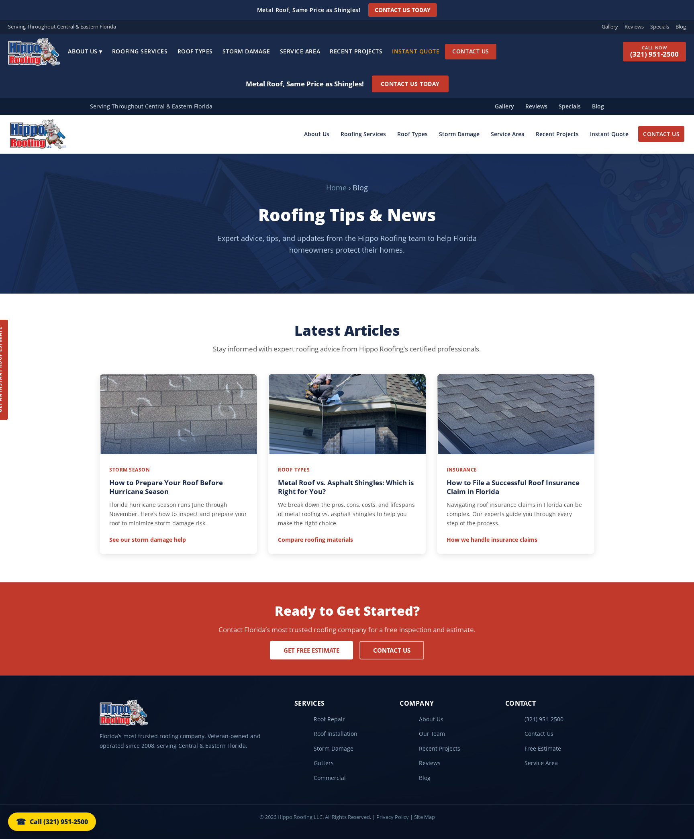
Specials (659, 26)
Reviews (634, 26)
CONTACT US (661, 134)
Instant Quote (415, 51)
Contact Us (470, 51)
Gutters (324, 763)
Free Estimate (543, 748)
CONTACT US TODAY (403, 10)
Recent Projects (356, 51)
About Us (316, 134)
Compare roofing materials (315, 539)
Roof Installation (335, 733)
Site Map (424, 817)
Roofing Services (140, 51)
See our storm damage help (147, 539)
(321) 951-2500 (544, 719)
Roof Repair (329, 719)
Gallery (610, 26)
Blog (681, 26)
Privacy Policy (392, 817)
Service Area (300, 51)
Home (336, 187)
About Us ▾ (85, 51)
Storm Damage (246, 51)
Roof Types (195, 51)
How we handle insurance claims (492, 539)
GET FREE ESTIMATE (311, 650)
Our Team (432, 733)
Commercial (330, 778)
